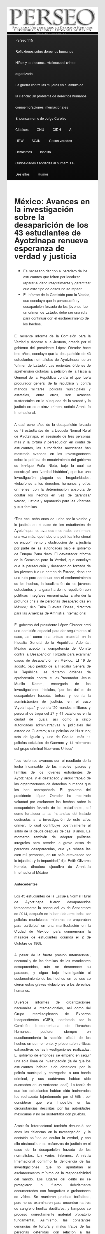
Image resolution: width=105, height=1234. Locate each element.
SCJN (36, 140)
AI (70, 129)
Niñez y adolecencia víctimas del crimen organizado (45, 68)
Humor (43, 174)
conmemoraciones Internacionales (41, 107)
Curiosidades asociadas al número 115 (45, 162)
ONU (40, 129)
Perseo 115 (24, 40)
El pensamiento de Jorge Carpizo (40, 118)
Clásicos (22, 129)
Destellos (22, 174)
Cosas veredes (60, 140)
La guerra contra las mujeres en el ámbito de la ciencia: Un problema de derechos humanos (51, 90)
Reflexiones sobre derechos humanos (44, 51)
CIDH (57, 129)
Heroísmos (23, 151)
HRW (19, 140)
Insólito (45, 151)
